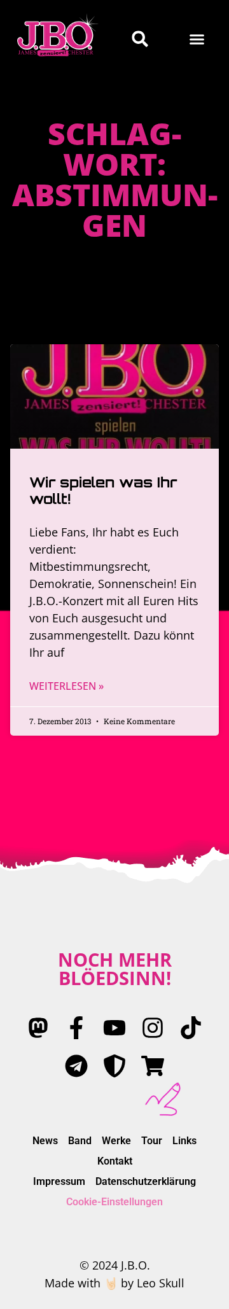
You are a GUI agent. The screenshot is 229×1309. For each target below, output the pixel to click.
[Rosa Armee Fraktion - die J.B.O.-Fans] (114, 1065)
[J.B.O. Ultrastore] (152, 1065)
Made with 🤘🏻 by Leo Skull (114, 1283)
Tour (151, 1141)
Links (184, 1141)
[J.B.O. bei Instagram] (152, 1027)
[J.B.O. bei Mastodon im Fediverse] (38, 1027)
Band (80, 1141)
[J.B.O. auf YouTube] (114, 1027)
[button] (197, 39)
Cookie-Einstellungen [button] (114, 1202)
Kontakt (114, 1161)
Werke (116, 1141)
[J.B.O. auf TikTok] (190, 1027)
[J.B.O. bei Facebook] (76, 1027)
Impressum (59, 1181)
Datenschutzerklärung (145, 1181)
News (45, 1141)
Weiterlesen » (66, 686)
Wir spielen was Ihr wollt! (103, 490)
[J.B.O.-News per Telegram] (76, 1065)
